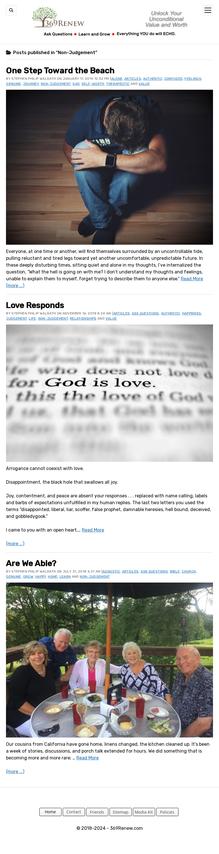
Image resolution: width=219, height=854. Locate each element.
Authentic (152, 79)
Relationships (83, 318)
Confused (173, 79)
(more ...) (15, 285)
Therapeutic (117, 84)
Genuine (13, 84)
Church (189, 571)
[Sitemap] (121, 814)
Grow (28, 577)
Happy (40, 577)
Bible (175, 571)
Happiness (191, 313)
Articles (132, 79)
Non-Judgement (56, 84)
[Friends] (97, 814)
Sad (76, 84)
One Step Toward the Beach (60, 70)
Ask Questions (145, 313)
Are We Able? (31, 563)
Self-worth (93, 84)
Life (32, 318)
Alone (117, 79)
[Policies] (167, 814)
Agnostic (111, 571)
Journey (31, 84)
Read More (192, 278)
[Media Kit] (144, 814)
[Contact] (74, 814)
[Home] (50, 814)
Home (52, 577)
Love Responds (35, 305)
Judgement (16, 318)
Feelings (192, 79)
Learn (65, 577)
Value (144, 84)
